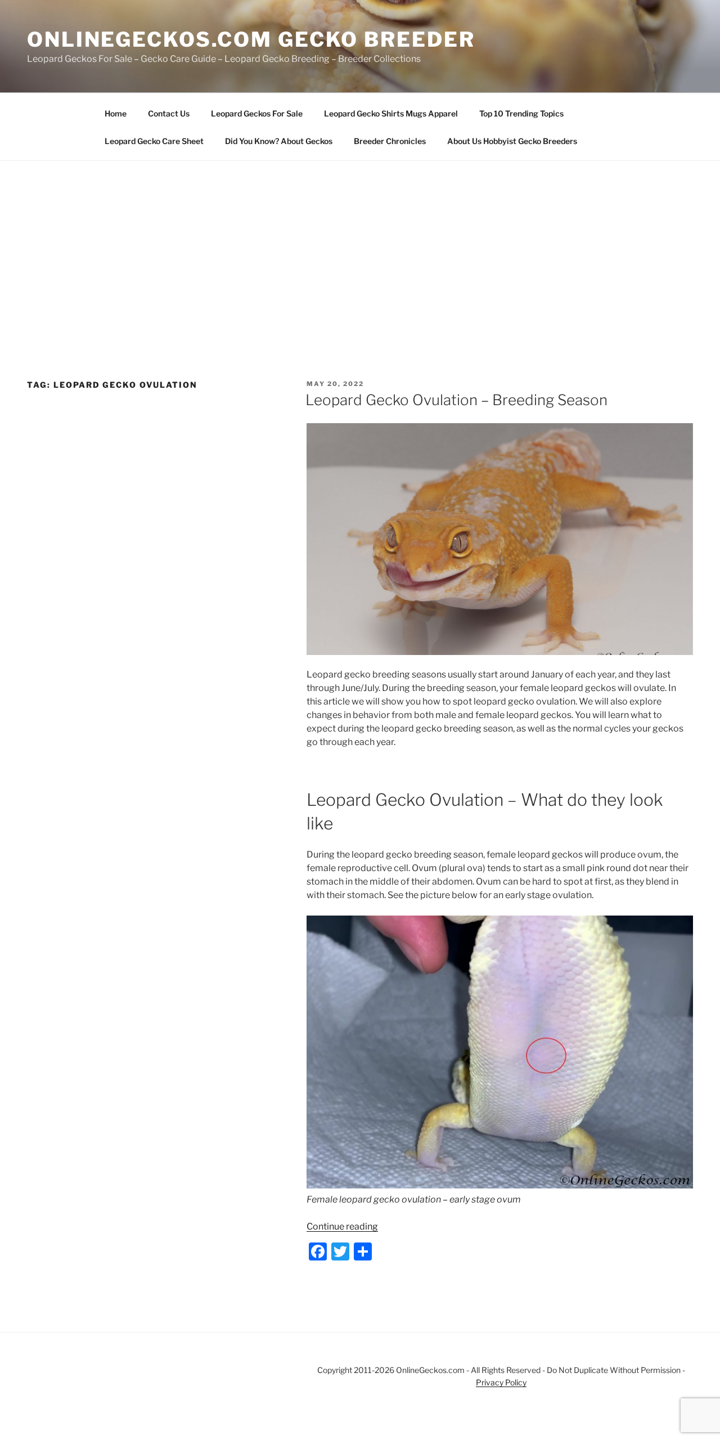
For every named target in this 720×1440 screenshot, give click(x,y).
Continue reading (342, 1226)
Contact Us (169, 113)
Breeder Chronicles (390, 141)
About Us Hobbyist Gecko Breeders (512, 141)
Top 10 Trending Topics (521, 113)
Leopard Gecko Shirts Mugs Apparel (391, 113)
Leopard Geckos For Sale (257, 113)
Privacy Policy (501, 1382)
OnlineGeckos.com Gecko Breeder (251, 39)
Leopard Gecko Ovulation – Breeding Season (456, 400)
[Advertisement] (360, 245)
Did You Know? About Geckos (278, 141)
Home (116, 113)
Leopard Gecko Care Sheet (154, 141)
